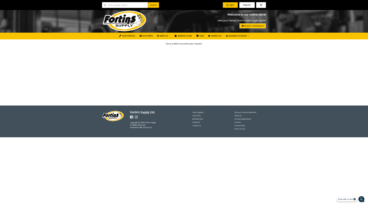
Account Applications (242, 119)
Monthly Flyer (184, 36)
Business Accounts (237, 36)
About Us (163, 36)
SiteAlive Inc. (147, 127)
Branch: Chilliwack (253, 25)
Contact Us (216, 36)
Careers (237, 122)
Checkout (196, 122)
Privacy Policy (239, 125)
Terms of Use (239, 129)
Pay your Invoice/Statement (245, 112)
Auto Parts (147, 36)
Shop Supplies (128, 36)
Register (247, 4)
